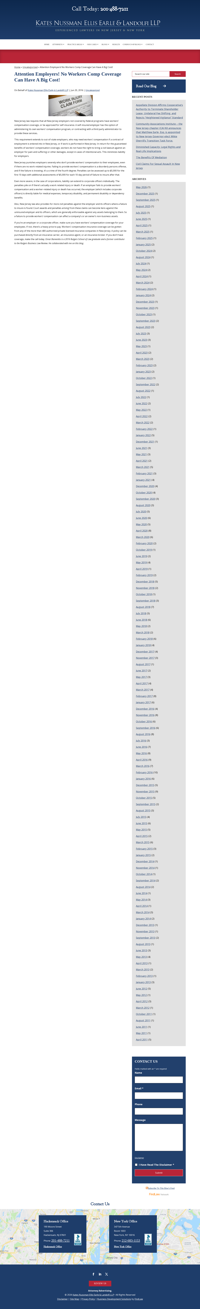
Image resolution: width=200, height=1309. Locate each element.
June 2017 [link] (141, 670)
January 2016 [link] (143, 778)
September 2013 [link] (145, 937)
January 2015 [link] (143, 855)
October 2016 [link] (144, 721)
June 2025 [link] (141, 219)
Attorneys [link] (57, 44)
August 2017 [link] (143, 664)
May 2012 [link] (141, 995)
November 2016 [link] (145, 715)
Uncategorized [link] (92, 90)
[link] (100, 27)
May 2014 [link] (141, 899)
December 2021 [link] (145, 441)
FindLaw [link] (139, 1299)
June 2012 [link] (141, 988)
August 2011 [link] (143, 1020)
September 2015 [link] (145, 804)
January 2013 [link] (143, 982)
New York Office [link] (122, 1246)
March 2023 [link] (142, 359)
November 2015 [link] (145, 791)
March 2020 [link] (142, 537)
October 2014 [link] (144, 874)
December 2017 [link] (145, 651)
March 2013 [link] (142, 969)
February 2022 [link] (144, 429)
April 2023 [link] (142, 352)
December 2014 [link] (145, 861)
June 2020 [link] (141, 518)
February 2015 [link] (144, 848)
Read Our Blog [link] (149, 86)
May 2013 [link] (141, 956)
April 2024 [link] (142, 276)
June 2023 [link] (141, 339)
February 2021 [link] (144, 473)
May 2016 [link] (141, 753)
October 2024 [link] (144, 250)
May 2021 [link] (141, 454)
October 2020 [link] (144, 492)
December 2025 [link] (145, 193)
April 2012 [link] (142, 1001)
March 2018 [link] (142, 632)
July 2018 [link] (141, 613)
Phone (138, 1104)
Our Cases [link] (92, 44)
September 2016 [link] (145, 728)
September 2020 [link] (145, 498)
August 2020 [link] (143, 505)
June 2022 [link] (141, 403)
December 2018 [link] (145, 581)
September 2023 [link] (145, 320)
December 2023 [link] (145, 301)
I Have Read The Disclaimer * (156, 1164)
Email (139, 1088)
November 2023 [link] (145, 308)
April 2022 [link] (142, 416)
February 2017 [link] (144, 696)
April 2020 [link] (142, 530)
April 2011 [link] (142, 1039)
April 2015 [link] (142, 836)
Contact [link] (150, 44)
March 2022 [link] (142, 422)
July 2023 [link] (141, 333)
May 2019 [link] (141, 562)
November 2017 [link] (145, 657)
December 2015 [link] (145, 785)
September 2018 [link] (145, 600)
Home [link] (46, 44)
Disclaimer (139, 1158)
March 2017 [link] (142, 689)
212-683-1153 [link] (131, 1240)
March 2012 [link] (142, 1007)
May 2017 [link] (141, 677)
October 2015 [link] (144, 797)
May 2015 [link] (141, 829)
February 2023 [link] (144, 365)
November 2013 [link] (145, 931)
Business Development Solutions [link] (114, 1299)
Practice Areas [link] (74, 44)
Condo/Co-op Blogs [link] (132, 44)
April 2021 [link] (142, 460)
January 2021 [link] (143, 479)
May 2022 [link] (141, 409)
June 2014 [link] (141, 893)
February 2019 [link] (144, 575)
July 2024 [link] (141, 263)
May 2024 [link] (141, 270)
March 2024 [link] (142, 282)
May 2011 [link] (141, 1033)
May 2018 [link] (141, 626)
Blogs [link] (104, 44)
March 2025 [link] (142, 231)
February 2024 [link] (144, 289)
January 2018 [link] (143, 645)
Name (138, 1072)
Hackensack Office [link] (53, 1246)
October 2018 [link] (144, 594)
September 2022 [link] (145, 384)
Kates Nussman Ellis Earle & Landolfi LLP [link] (48, 90)
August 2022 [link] (143, 390)
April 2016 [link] (142, 759)
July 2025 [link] (141, 212)
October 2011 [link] (144, 1014)
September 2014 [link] (145, 880)
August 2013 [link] (143, 944)
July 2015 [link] (141, 817)
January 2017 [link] (143, 702)
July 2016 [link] (141, 740)
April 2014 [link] (142, 906)
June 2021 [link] (141, 448)
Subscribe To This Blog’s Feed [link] (161, 1188)
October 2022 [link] (144, 378)
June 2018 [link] (141, 619)
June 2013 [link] (141, 950)
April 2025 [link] (142, 225)
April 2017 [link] (142, 683)
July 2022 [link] (141, 397)
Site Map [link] (74, 1299)
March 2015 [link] (142, 842)
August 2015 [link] (143, 810)
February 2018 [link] (144, 638)
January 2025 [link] (143, 244)
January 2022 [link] (143, 435)
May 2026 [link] (141, 187)
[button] (93, 1274)
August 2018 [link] (143, 607)
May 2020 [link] (141, 524)
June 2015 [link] (141, 823)
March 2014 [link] (142, 912)
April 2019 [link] (142, 568)
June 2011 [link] (141, 1026)
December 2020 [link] (145, 486)
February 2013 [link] (144, 976)
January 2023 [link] (143, 371)
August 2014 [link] (143, 887)
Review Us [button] (100, 1283)
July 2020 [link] (141, 511)
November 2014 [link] (145, 867)
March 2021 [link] (142, 467)
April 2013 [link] (142, 963)
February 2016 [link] (144, 772)
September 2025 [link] (145, 199)
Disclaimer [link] (62, 1299)
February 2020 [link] (144, 543)
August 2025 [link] (143, 206)
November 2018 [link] (145, 588)
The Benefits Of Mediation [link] (151, 157)
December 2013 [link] (145, 925)
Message (140, 1120)
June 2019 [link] (141, 556)
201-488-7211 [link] (114, 8)
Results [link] (116, 44)
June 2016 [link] (141, 746)
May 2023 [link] (141, 346)
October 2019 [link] (144, 549)
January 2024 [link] (143, 295)
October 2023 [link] (144, 314)
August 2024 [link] (143, 257)
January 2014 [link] (143, 918)
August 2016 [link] (143, 734)
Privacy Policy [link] (88, 1299)
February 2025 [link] (144, 238)
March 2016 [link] (142, 766)
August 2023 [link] (143, 327)
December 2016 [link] (145, 708)
